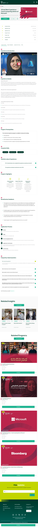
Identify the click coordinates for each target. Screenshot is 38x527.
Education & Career (4, 327)
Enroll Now (5, 18)
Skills (2, 6)
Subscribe (32, 494)
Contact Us (12, 290)
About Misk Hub (5, 506)
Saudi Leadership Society (18, 508)
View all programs (19, 338)
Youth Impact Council (18, 506)
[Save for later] (17, 18)
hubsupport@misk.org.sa (19, 518)
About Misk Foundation (6, 508)
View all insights (19, 305)
